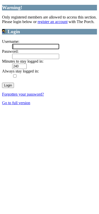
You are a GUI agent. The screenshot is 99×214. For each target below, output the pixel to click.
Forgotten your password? (23, 94)
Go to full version (16, 103)
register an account (53, 22)
